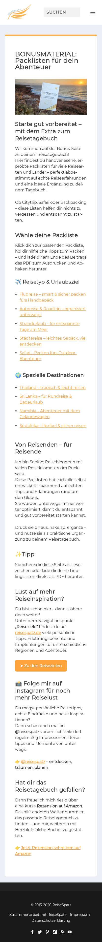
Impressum (80, 914)
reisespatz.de (28, 632)
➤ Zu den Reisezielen (41, 665)
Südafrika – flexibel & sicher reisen (53, 425)
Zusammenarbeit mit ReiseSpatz (37, 914)
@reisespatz (33, 761)
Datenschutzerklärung (50, 920)
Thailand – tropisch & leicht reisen (53, 387)
